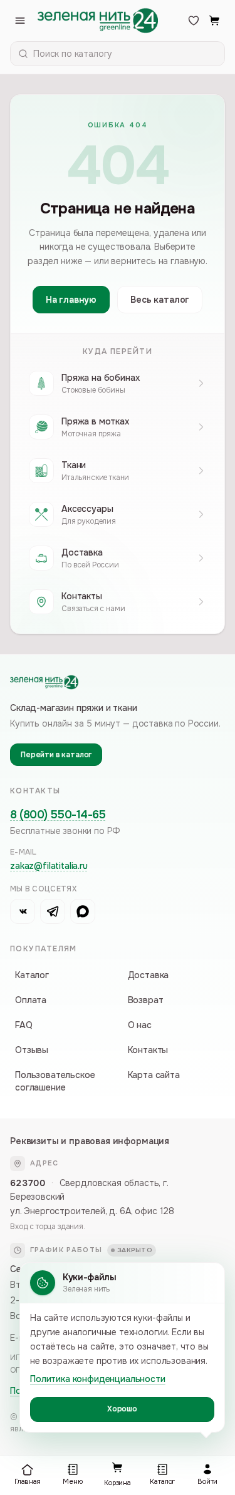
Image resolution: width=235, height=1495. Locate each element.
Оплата (30, 1000)
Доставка (148, 975)
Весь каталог (159, 299)
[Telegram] (52, 911)
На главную (71, 299)
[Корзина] (215, 21)
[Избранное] (194, 21)
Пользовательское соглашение (55, 1081)
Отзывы (31, 1050)
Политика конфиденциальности (97, 1379)
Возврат (146, 1000)
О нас (140, 1025)
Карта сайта (154, 1075)
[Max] (82, 911)
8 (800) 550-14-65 (57, 814)
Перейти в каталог (56, 755)
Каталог (32, 975)
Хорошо (122, 1409)
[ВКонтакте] (22, 911)
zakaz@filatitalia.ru (49, 865)
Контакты (148, 1050)
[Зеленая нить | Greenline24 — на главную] (98, 20)
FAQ (24, 1025)
